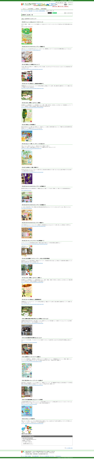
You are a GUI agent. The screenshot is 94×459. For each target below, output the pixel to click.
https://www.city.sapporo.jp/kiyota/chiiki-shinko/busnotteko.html (31, 148)
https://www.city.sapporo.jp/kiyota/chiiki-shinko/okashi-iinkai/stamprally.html (33, 226)
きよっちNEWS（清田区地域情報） (39, 10)
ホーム (22, 10)
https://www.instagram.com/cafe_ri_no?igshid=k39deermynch (30, 50)
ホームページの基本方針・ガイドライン (48, 456)
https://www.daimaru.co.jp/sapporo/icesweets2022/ (29, 342)
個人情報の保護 (36, 456)
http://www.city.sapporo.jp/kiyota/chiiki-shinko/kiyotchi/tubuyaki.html (32, 107)
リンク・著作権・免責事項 (26, 456)
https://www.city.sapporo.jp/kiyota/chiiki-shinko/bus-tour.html (32, 361)
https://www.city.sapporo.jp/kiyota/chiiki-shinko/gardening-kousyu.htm (32, 88)
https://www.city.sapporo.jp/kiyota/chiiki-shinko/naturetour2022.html (32, 263)
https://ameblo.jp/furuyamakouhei (26, 208)
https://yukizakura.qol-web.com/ (26, 190)
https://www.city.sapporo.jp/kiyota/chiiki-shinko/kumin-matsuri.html (32, 69)
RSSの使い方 (59, 456)
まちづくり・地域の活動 (28, 10)
